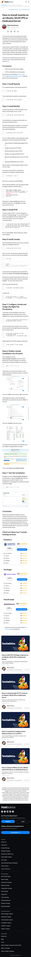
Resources (4, 936)
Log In (23, 821)
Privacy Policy (5, 866)
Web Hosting (4, 879)
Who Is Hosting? (5, 948)
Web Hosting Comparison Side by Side (11, 945)
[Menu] (28, 2)
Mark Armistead (12, 25)
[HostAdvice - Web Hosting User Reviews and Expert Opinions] (7, 2)
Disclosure (4, 860)
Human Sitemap (5, 848)
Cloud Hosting (5, 897)
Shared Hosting (5, 885)
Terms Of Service (5, 869)
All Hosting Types (5, 876)
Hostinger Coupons (6, 922)
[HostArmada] (9, 604)
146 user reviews (22, 545)
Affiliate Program (5, 851)
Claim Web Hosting (6, 857)
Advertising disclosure (24, 9)
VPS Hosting (4, 891)
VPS (7, 61)
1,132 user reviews (22, 605)
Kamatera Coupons (6, 916)
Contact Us (4, 845)
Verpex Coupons (5, 928)
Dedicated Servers (6, 900)
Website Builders (5, 906)
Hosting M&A (14, 832)
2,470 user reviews (22, 575)
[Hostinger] (10, 574)
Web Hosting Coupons (7, 913)
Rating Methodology (13, 9)
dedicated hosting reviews (15, 76)
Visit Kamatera (22, 549)
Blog (2, 939)
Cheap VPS (4, 894)
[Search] (26, 2)
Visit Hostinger (22, 579)
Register (8, 821)
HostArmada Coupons (7, 919)
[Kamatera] (10, 544)
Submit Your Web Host (7, 854)
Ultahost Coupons (6, 925)
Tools (2, 942)
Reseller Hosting (5, 903)
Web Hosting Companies (7, 951)
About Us (3, 842)
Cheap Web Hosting (6, 888)
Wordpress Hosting (6, 882)
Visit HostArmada (21, 609)
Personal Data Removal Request (9, 863)
